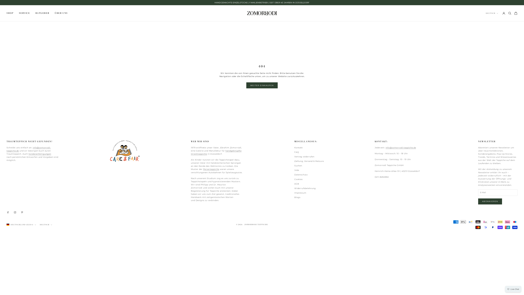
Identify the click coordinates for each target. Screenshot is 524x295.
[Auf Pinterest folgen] (22, 212)
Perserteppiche (211, 169)
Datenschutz (301, 174)
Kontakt (298, 147)
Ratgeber (42, 13)
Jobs (296, 170)
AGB (296, 184)
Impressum (300, 193)
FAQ (296, 152)
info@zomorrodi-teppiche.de (401, 147)
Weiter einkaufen (262, 85)
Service (24, 13)
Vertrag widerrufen (304, 156)
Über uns (61, 13)
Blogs (297, 197)
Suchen (298, 165)
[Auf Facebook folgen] (8, 212)
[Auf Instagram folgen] (15, 212)
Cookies (298, 179)
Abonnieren (490, 201)
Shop (10, 13)
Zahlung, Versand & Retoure (309, 161)
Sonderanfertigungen (40, 154)
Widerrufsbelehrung (305, 188)
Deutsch (490, 13)
